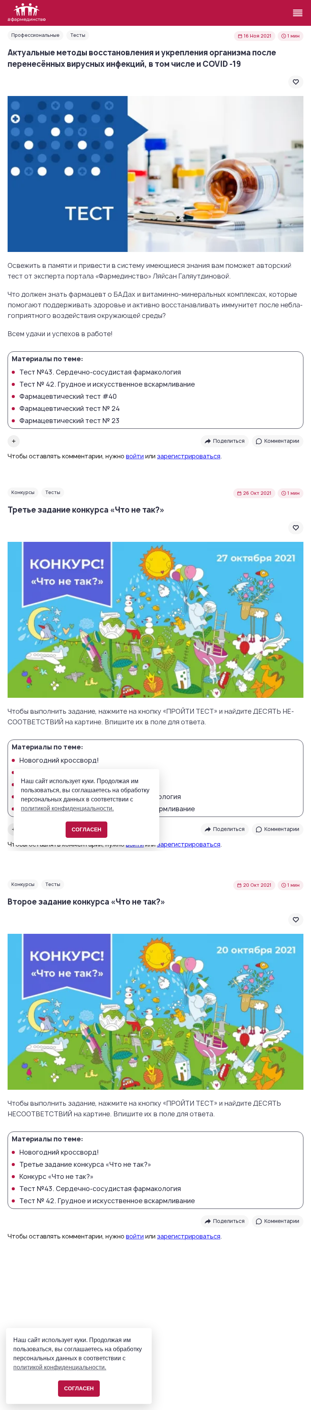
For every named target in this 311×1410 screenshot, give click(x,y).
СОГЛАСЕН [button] (79, 1388)
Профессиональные (35, 35)
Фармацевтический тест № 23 (69, 421)
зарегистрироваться (188, 456)
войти (135, 456)
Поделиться (229, 440)
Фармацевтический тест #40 (68, 396)
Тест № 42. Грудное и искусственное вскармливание (107, 384)
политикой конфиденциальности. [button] (59, 1367)
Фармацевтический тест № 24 (69, 408)
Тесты (77, 35)
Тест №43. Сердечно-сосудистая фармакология (100, 372)
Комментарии (281, 440)
